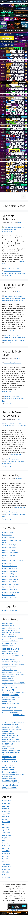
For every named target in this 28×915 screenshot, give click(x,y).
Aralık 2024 (5, 819)
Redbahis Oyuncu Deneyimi (11, 584)
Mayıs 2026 (6, 803)
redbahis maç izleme (18, 723)
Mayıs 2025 (6, 811)
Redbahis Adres (9, 643)
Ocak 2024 (5, 848)
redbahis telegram (9, 757)
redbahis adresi (8, 646)
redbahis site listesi (16, 741)
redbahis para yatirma (10, 735)
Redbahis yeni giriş (10, 772)
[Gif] (14, 82)
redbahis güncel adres (10, 695)
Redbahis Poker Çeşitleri (10, 552)
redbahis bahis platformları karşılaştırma (10, 651)
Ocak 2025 (5, 816)
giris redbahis (16, 632)
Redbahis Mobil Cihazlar (10, 537)
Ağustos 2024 (6, 830)
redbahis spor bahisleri (11, 752)
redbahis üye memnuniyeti (9, 778)
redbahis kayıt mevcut (6, 716)
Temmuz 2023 (6, 864)
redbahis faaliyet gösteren (7, 678)
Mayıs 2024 (6, 838)
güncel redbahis (7, 639)
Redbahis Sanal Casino (9, 597)
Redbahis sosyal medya (8, 748)
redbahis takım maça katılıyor (8, 754)
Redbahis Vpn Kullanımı (9, 576)
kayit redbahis (18, 639)
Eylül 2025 (5, 806)
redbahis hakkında (21, 707)
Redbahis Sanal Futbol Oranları (12, 414)
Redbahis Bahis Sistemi (9, 571)
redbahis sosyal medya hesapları (11, 750)
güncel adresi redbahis (9, 636)
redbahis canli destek (9, 659)
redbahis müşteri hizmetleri (16, 340)
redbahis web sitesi (7, 765)
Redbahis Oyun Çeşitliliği (10, 568)
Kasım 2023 (6, 853)
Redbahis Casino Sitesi (11, 672)
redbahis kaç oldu (15, 716)
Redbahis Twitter (9, 761)
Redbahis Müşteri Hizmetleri (13, 286)
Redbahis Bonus (19, 655)
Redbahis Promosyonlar (11, 268)
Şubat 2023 (6, 877)
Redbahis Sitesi (9, 744)
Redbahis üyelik (7, 776)
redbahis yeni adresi (8, 769)
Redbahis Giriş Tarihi (8, 595)
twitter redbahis (16, 783)
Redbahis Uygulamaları (9, 547)
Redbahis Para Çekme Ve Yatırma (12, 560)
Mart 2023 (5, 874)
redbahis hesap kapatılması (7, 710)
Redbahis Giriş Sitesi (8, 550)
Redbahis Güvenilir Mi (10, 703)
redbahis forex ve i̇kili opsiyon (8, 680)
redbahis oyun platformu (8, 731)
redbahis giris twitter (8, 685)
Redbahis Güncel (19, 692)
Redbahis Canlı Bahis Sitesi (9, 666)
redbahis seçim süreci (6, 741)
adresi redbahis (7, 624)
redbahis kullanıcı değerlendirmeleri (9, 720)
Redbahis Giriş (7, 535)
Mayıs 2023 (6, 869)
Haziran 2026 (6, 801)
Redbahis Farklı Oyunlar (9, 574)
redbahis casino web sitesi (12, 271)
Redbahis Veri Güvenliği (9, 589)
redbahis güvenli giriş (6, 705)
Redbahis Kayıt (11, 475)
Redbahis (5, 558)
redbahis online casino (6, 729)
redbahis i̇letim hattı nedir (7, 714)
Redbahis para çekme (9, 737)
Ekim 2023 (5, 856)
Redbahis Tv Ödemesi (9, 582)
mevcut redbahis (5, 641)
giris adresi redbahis (9, 630)
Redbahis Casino (7, 668)
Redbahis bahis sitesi (9, 654)
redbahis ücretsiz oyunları (7, 774)
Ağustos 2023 (6, 861)
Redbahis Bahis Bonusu (9, 566)
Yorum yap (7, 275)
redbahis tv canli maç (9, 759)
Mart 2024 (5, 843)
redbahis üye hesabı (18, 774)
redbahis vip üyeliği (15, 763)
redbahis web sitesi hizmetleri (19, 765)
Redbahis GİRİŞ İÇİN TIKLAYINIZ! (14, 30)
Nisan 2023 (6, 872)
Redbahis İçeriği (7, 563)
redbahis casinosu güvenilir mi (8, 674)
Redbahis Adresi (7, 532)
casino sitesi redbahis (11, 628)
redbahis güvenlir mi (9, 708)
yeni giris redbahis (9, 788)
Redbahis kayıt (7, 273)
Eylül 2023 (5, 859)
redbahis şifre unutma (6, 783)
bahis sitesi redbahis (8, 625)
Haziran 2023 (6, 867)
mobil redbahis (14, 641)
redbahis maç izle (7, 722)
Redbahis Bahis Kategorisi (10, 592)
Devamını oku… (14, 330)
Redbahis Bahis (10, 648)
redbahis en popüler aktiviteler (8, 676)
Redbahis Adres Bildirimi (10, 579)
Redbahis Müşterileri (8, 555)
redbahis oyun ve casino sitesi (8, 733)
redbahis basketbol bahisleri (8, 655)
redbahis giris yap (9, 687)
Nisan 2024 (6, 840)
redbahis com (19, 674)
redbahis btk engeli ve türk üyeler (9, 657)
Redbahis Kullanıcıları (9, 217)
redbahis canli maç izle (11, 662)
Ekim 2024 (5, 824)
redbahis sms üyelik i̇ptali (7, 746)
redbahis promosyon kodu (11, 739)
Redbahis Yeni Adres (8, 767)
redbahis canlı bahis (7, 664)
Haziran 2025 (6, 808)
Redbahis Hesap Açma (9, 545)
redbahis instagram (10, 712)
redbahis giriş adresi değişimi (8, 692)
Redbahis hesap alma (11, 514)
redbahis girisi (19, 683)
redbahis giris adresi (7, 683)
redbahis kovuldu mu (6, 719)
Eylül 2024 (5, 827)
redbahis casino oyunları (9, 670)
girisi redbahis (6, 632)
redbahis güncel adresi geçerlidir (8, 699)
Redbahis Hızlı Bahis (8, 587)
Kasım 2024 (6, 822)
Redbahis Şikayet (9, 780)
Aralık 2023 (5, 851)
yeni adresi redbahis (10, 785)
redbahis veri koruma (6, 763)
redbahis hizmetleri (18, 710)
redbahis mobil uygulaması (10, 724)
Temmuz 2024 (6, 832)
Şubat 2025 (6, 814)
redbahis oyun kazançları (17, 729)
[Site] (14, 51)
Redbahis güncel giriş (7, 701)
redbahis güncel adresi (11, 697)
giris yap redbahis (8, 634)
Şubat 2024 (6, 845)
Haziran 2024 (6, 835)
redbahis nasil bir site (10, 727)
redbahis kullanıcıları (18, 273)
